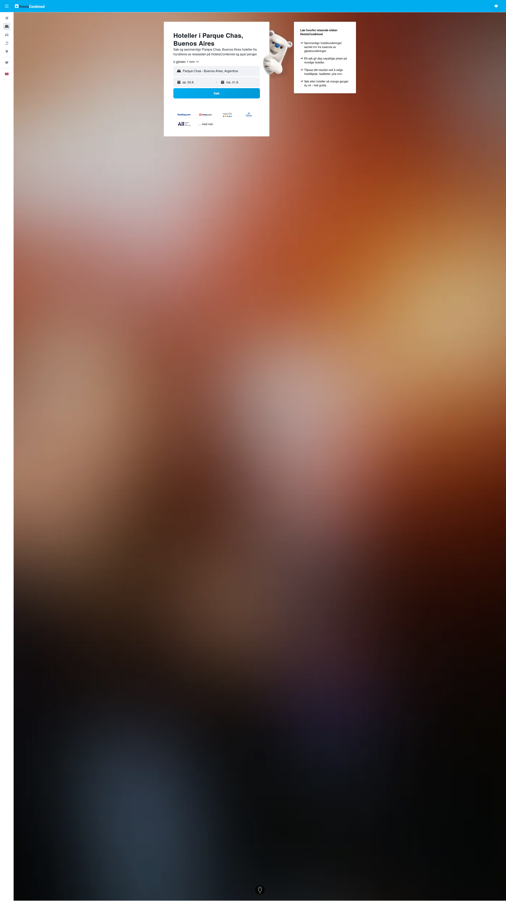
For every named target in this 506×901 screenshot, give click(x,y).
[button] (6, 6)
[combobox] (186, 62)
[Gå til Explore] (7, 51)
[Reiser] (7, 63)
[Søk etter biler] (7, 35)
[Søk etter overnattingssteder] (7, 26)
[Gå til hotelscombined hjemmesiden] (29, 6)
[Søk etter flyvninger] (7, 18)
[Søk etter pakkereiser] (7, 43)
